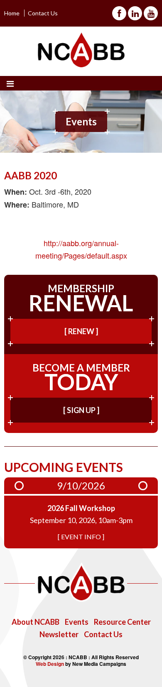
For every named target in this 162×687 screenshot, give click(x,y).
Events (76, 621)
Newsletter (59, 634)
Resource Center (122, 621)
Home (12, 13)
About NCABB (35, 621)
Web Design (50, 663)
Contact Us (43, 13)
